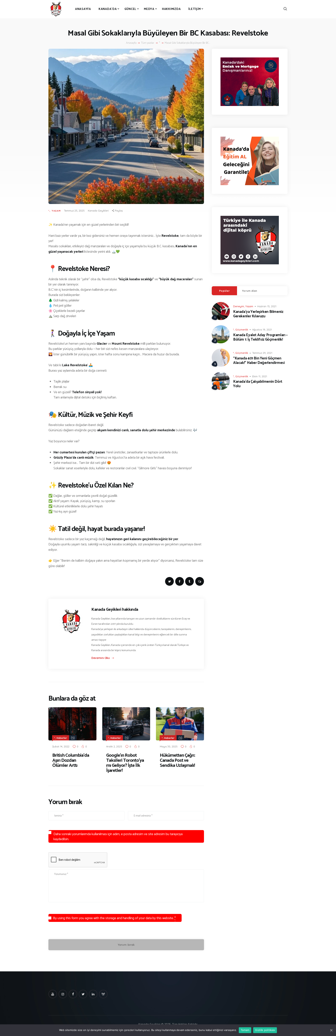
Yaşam (56, 210)
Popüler (224, 290)
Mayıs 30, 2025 (169, 746)
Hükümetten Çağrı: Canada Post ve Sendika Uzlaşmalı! (177, 760)
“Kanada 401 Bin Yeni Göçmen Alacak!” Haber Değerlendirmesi (259, 360)
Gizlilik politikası (265, 1030)
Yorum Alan (249, 290)
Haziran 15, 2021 (266, 306)
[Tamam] (331, 1030)
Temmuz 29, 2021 (262, 352)
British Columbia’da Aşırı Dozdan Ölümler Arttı (70, 760)
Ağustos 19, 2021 (262, 329)
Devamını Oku (100, 658)
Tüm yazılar (147, 43)
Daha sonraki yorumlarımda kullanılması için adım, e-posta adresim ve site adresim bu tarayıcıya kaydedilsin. (118, 836)
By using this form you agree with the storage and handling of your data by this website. (114, 918)
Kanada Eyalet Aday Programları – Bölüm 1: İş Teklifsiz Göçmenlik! (260, 337)
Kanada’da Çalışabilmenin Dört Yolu (257, 384)
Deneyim (238, 306)
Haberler (62, 738)
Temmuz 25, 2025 (74, 210)
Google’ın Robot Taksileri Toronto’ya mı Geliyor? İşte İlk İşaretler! (125, 763)
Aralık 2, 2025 (114, 746)
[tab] (224, 290)
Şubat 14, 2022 (60, 746)
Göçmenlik (241, 329)
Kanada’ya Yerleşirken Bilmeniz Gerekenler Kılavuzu (258, 314)
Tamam (245, 1030)
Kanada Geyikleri (98, 210)
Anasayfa (131, 43)
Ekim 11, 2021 (259, 376)
